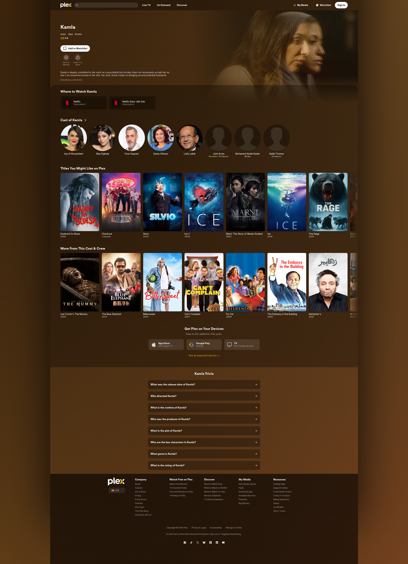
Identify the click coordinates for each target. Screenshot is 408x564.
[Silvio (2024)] (162, 205)
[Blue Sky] (204, 542)
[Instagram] (185, 542)
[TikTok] (191, 542)
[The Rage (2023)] (328, 205)
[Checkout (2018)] (121, 205)
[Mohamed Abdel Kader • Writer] (247, 141)
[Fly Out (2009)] (245, 285)
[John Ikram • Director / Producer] (218, 141)
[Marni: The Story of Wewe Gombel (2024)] (245, 205)
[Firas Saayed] (131, 141)
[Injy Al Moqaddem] (74, 141)
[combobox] (108, 5)
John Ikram (77, 80)
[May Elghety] (102, 141)
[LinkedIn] (217, 542)
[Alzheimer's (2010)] (328, 285)
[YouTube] (223, 542)
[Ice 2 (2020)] (204, 205)
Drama (78, 34)
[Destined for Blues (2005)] (79, 205)
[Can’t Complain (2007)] (204, 285)
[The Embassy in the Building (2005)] (286, 285)
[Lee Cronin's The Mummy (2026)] (79, 285)
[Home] (66, 5)
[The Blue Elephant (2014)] (121, 285)
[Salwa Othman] (160, 141)
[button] (78, 60)
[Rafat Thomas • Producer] (276, 141)
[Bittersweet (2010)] (162, 285)
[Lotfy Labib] (190, 141)
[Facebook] (210, 542)
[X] (197, 542)
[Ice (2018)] (286, 205)
